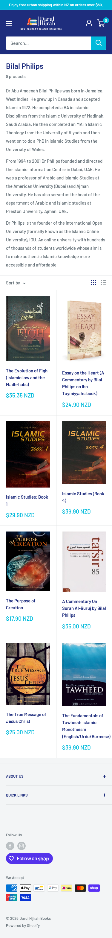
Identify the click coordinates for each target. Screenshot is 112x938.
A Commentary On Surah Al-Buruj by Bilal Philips (84, 608)
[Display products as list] (103, 282)
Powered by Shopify (23, 925)
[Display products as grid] (93, 282)
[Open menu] (9, 23)
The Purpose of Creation (21, 604)
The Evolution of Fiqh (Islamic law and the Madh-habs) (26, 377)
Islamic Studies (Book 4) (83, 497)
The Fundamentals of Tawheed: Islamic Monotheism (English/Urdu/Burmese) (84, 726)
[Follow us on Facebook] (10, 846)
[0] (101, 23)
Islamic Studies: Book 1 (27, 500)
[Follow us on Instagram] (21, 846)
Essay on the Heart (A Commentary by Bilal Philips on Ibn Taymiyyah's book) (83, 383)
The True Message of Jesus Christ (26, 718)
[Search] (98, 43)
